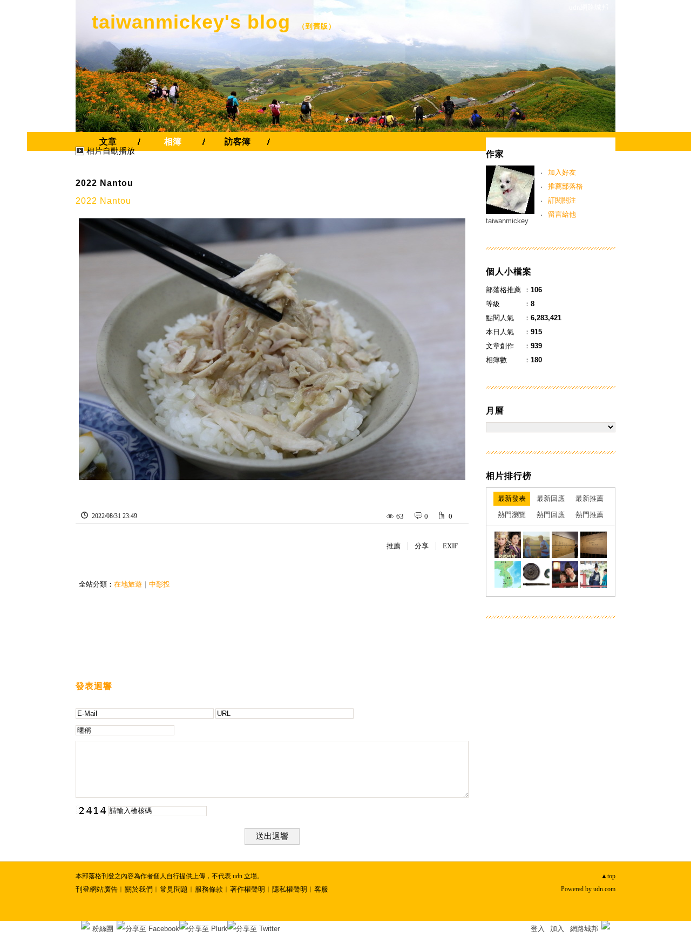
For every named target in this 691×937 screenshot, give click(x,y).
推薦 (394, 546)
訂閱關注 (562, 200)
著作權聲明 (247, 889)
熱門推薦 (589, 515)
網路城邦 (584, 929)
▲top (608, 876)
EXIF (450, 546)
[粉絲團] (85, 925)
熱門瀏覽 (512, 515)
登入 (538, 929)
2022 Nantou (104, 183)
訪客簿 (237, 141)
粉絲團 (102, 929)
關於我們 (139, 889)
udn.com (604, 889)
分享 (422, 546)
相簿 (172, 141)
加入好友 (562, 172)
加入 (557, 929)
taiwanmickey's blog (191, 22)
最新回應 (551, 498)
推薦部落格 (565, 186)
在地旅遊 (128, 584)
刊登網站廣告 (97, 889)
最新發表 (512, 498)
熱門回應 (551, 515)
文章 (108, 141)
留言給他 (562, 214)
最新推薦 (589, 498)
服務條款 (209, 889)
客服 (321, 889)
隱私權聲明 (289, 889)
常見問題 (174, 889)
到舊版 (317, 26)
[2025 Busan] (507, 545)
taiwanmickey (507, 221)
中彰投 (159, 584)
